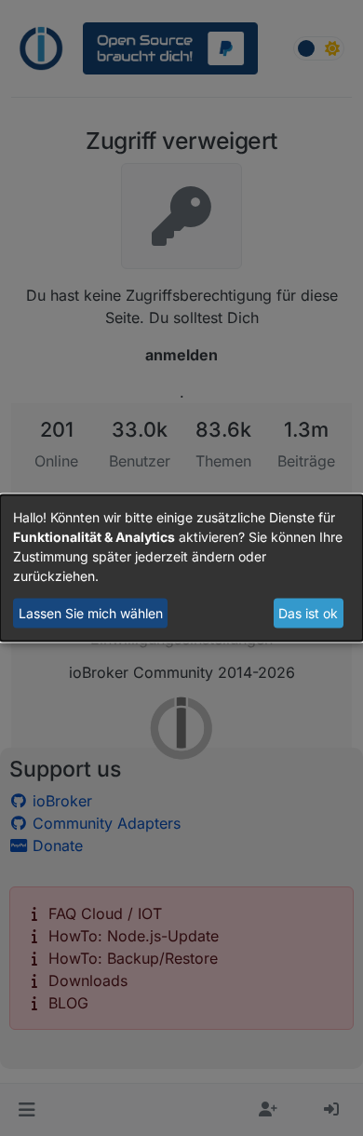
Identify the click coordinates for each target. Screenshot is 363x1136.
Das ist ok (308, 613)
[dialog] (181, 568)
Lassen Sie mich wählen (91, 613)
